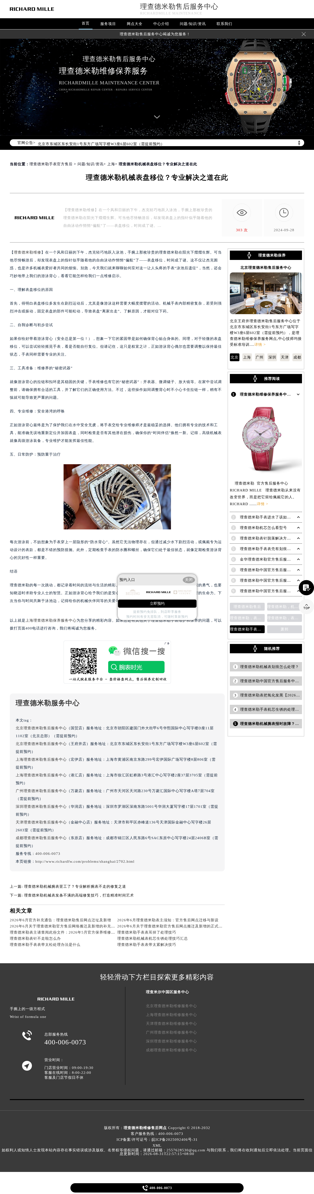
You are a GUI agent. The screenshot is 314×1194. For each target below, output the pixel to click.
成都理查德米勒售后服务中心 (41, 838)
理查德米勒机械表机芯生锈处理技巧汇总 (152, 938)
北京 (234, 357)
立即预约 (157, 603)
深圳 (272, 357)
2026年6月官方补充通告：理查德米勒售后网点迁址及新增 (60, 920)
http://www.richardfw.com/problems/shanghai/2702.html (84, 861)
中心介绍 (161, 24)
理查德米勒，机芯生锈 (284, 607)
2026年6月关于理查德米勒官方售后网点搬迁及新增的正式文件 (171, 926)
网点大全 (135, 24)
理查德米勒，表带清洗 (247, 618)
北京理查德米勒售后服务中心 (41, 728)
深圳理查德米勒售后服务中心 (41, 807)
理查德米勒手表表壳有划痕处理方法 (271, 549)
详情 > (260, 345)
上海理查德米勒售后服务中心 (41, 759)
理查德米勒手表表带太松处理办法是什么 (45, 945)
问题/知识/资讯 (193, 24)
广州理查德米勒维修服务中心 (171, 1032)
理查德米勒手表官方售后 (51, 164)
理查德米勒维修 (27, 252)
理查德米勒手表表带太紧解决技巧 (146, 945)
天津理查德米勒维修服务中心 (171, 1024)
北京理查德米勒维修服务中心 (171, 1006)
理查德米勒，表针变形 (284, 618)
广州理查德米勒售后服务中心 (41, 791)
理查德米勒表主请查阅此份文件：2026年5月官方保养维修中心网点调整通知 (76, 932)
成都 (297, 357)
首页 (86, 23)
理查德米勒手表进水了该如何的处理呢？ (275, 517)
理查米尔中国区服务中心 (167, 992)
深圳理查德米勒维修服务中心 (171, 1041)
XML (157, 1145)
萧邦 (284, 629)
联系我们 (224, 24)
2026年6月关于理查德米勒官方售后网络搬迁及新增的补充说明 (64, 926)
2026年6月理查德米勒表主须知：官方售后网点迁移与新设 (168, 920)
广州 (259, 357)
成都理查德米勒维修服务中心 (171, 1050)
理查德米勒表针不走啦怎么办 (35, 938)
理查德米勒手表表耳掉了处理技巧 (146, 932)
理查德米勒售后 (247, 607)
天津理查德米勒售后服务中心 (41, 822)
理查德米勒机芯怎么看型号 (263, 528)
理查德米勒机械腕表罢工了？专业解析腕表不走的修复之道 (75, 886)
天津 (285, 357)
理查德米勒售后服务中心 (179, 6)
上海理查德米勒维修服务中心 (171, 1015)
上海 (111, 164)
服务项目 (108, 24)
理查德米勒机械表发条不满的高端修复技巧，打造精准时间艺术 (79, 895)
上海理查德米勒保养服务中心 (51, 620)
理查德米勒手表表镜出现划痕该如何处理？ (247, 629)
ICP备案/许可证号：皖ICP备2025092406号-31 (157, 1140)
